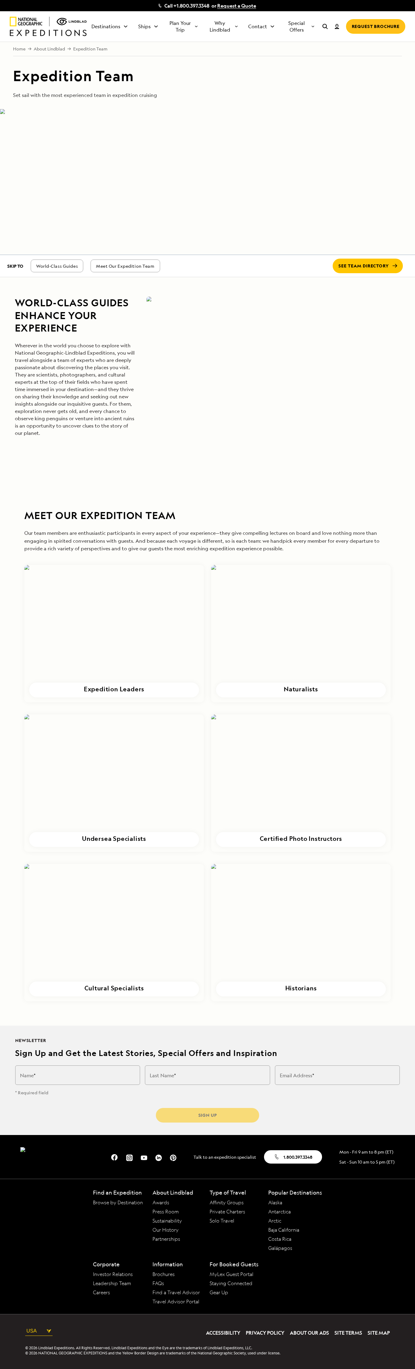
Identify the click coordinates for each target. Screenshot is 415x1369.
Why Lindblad (220, 26)
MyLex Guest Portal (231, 1274)
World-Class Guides (57, 266)
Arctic (274, 1220)
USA (31, 1330)
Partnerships (166, 1239)
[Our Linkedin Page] (158, 1157)
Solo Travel (222, 1220)
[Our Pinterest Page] (173, 1157)
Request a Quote (236, 5)
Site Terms (348, 1332)
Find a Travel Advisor (176, 1292)
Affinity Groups (227, 1202)
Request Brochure (376, 26)
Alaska (275, 1202)
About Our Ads (309, 1332)
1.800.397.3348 (297, 1157)
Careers (101, 1292)
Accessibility (223, 1332)
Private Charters (227, 1211)
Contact (257, 26)
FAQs (158, 1283)
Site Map (379, 1332)
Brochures (164, 1274)
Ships (144, 26)
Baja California (283, 1230)
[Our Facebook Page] (114, 1157)
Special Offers (296, 26)
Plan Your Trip (180, 26)
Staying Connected (231, 1283)
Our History (166, 1230)
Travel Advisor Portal (176, 1301)
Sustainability (167, 1220)
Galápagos (280, 1248)
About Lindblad (49, 49)
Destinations (105, 26)
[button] (114, 633)
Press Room (166, 1211)
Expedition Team (90, 49)
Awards (161, 1202)
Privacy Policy (265, 1332)
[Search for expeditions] (325, 26)
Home (19, 49)
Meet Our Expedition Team (125, 266)
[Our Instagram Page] (129, 1157)
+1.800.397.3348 (191, 5)
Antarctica (279, 1211)
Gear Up (219, 1292)
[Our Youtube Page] (144, 1157)
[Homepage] (48, 26)
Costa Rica (279, 1239)
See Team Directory (363, 266)
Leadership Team (112, 1283)
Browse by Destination (118, 1202)
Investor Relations (113, 1274)
